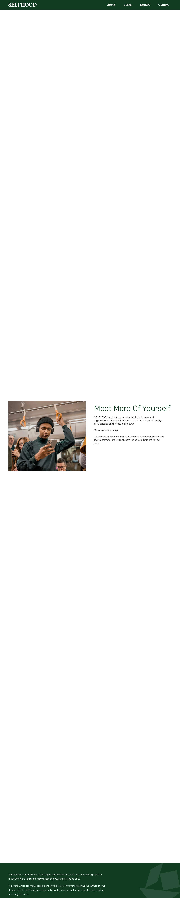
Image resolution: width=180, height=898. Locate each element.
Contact (163, 4)
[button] (112, 5)
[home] (22, 5)
